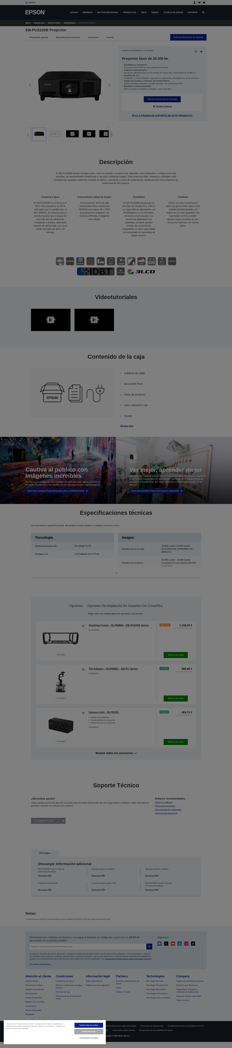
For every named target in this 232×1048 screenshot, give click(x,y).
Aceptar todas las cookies (88, 1025)
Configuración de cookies (88, 1038)
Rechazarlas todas (88, 1031)
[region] (55, 1032)
